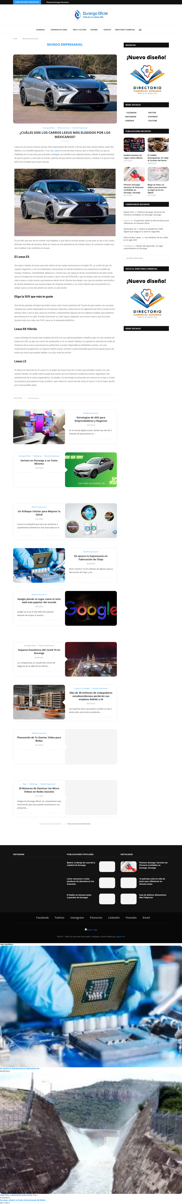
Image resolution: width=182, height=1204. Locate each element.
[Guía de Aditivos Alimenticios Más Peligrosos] (129, 899)
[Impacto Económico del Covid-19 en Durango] (91, 659)
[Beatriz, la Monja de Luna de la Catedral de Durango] (107, 866)
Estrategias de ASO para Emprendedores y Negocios (91, 419)
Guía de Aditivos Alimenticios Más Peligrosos (152, 896)
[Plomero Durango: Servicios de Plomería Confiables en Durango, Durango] (134, 174)
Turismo (94, 30)
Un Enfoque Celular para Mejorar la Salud (39, 513)
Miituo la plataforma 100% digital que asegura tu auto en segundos (143, 230)
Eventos (107, 30)
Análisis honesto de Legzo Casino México (133, 156)
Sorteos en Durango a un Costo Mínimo (39, 462)
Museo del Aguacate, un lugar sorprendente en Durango (143, 247)
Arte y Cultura (79, 30)
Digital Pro (120, 936)
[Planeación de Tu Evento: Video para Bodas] (91, 747)
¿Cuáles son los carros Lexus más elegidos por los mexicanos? (65, 134)
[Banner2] (146, 74)
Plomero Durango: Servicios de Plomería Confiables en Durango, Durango (133, 188)
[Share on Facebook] (108, 398)
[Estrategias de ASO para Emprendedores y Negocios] (39, 427)
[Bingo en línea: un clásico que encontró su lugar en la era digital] (158, 174)
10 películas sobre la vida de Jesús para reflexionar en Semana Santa (146, 221)
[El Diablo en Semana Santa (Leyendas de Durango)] (107, 899)
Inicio (15, 38)
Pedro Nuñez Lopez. (132, 237)
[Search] (146, 30)
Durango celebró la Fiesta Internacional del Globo (22, 1200)
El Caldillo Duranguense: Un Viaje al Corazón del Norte (158, 158)
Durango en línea (59, 30)
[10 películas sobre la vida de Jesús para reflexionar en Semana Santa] (129, 882)
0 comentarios (33, 398)
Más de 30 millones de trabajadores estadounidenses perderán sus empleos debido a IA (91, 696)
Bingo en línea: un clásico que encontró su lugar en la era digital (157, 188)
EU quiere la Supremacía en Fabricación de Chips (91, 557)
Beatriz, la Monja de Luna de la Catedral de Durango (81, 864)
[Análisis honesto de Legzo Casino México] (134, 145)
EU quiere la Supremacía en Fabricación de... (20, 1068)
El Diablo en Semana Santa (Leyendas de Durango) (79, 896)
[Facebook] (158, 2)
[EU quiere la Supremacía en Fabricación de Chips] (39, 565)
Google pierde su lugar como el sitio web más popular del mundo (39, 600)
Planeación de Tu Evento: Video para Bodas (39, 739)
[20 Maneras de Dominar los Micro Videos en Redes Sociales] (91, 797)
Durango (40, 30)
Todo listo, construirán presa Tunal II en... (19, 1195)
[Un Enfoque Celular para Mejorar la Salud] (91, 520)
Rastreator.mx (130, 229)
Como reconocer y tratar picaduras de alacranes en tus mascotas (80, 881)
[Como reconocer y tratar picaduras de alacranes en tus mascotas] (107, 882)
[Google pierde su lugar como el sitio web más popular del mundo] (91, 608)
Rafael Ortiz (129, 212)
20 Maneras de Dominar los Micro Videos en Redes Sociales (39, 790)
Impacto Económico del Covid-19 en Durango (39, 651)
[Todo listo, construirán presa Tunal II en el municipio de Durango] (91, 1133)
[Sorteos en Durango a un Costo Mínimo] (91, 469)
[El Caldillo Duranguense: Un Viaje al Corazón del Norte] (158, 145)
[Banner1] (146, 298)
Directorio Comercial (125, 30)
